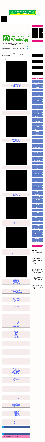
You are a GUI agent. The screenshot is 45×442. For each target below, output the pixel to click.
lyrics (37, 168)
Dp (37, 118)
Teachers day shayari (37, 225)
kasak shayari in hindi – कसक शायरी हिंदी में (37, 252)
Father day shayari (37, 124)
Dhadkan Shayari (37, 105)
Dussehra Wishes (37, 121)
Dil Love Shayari (37, 111)
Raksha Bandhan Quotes (37, 199)
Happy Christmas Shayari (37, 144)
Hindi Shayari (37, 150)
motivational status (37, 181)
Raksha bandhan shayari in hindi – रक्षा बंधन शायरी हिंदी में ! (10, 437)
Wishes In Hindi (37, 238)
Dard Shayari (37, 103)
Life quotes (37, 165)
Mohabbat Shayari (37, 176)
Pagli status (37, 186)
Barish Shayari (37, 90)
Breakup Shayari (37, 97)
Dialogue (37, 110)
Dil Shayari (37, 113)
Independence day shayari (37, 155)
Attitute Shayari (37, 87)
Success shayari (37, 220)
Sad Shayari (37, 210)
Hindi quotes (37, 149)
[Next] (42, 32)
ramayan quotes (37, 202)
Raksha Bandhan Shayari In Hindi (13, 52)
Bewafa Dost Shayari (37, 92)
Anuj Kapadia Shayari (37, 82)
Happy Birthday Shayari (37, 142)
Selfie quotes (37, 212)
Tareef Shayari (37, 222)
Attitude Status (37, 84)
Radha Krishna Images (37, 196)
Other (37, 184)
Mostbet (37, 178)
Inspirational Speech (37, 157)
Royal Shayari (37, 207)
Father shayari (37, 126)
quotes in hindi (37, 194)
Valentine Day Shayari (37, 230)
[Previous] (32, 32)
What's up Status (37, 233)
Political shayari (37, 189)
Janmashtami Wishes (37, 162)
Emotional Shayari (37, 123)
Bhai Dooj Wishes (37, 95)
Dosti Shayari (37, 116)
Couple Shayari (37, 100)
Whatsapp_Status (37, 236)
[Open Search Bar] (35, 19)
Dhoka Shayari (37, 108)
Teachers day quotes (37, 223)
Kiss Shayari (37, 163)
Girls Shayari (37, 134)
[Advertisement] (22, 5)
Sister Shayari (37, 217)
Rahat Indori (37, 197)
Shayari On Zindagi (37, 215)
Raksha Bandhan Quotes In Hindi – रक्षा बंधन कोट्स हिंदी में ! (11, 436)
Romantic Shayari (37, 204)
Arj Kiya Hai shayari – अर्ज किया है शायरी (37, 279)
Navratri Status (37, 183)
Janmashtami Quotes (37, 160)
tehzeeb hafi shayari (37, 228)
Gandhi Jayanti (37, 131)
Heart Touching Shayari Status (37, 147)
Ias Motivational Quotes (37, 152)
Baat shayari (37, 89)
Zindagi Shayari (37, 241)
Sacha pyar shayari (37, 209)
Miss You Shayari (37, 173)
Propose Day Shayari (37, 191)
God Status (37, 136)
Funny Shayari (37, 129)
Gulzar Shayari (37, 139)
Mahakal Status (37, 170)
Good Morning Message (37, 137)
